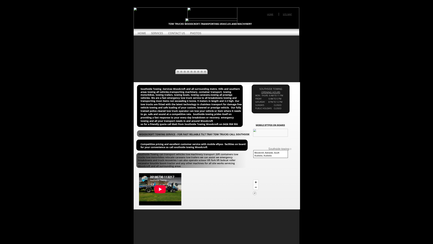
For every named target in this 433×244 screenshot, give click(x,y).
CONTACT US (176, 33)
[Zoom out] (255, 187)
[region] (270, 172)
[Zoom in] (255, 182)
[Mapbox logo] (255, 193)
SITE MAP (287, 14)
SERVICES (157, 33)
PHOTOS (195, 33)
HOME (270, 14)
